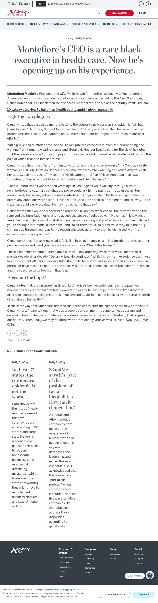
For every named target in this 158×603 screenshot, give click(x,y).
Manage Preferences (114, 595)
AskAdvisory (141, 24)
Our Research (15, 24)
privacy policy (66, 590)
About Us (108, 24)
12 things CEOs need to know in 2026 (69, 4)
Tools (33, 24)
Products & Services (84, 24)
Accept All (144, 595)
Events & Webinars (54, 24)
